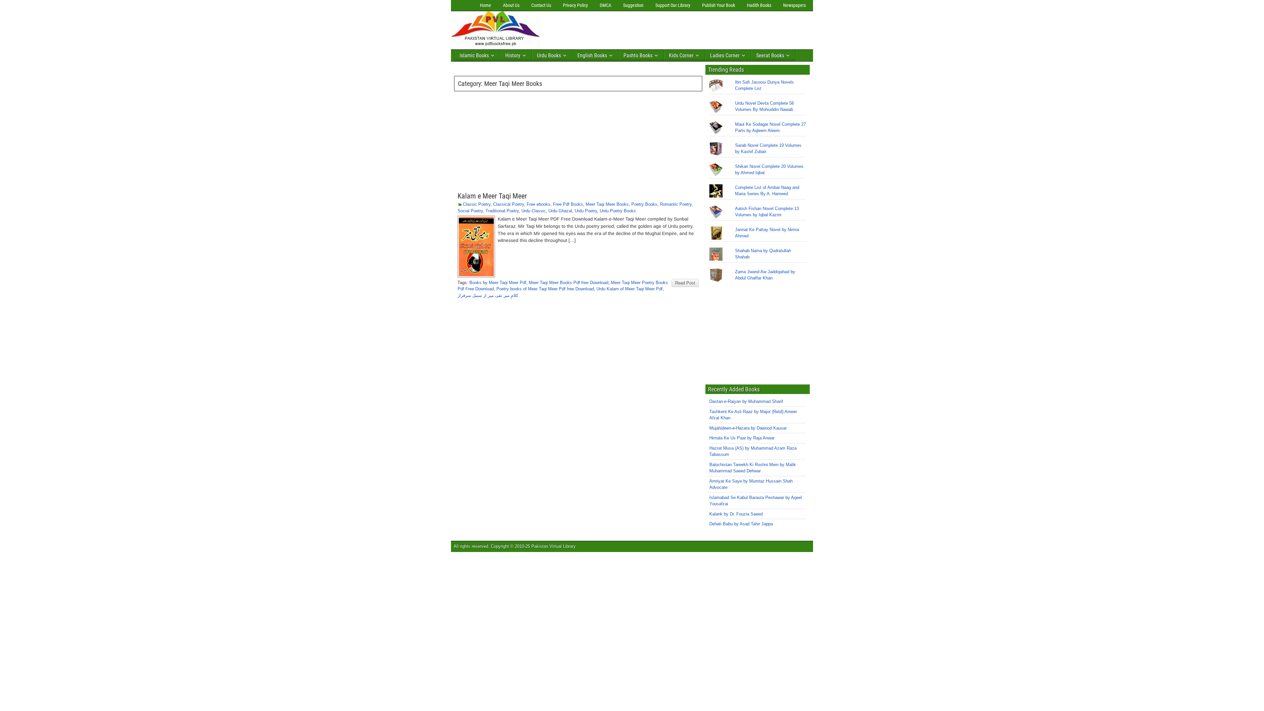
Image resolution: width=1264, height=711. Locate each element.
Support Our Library (672, 5)
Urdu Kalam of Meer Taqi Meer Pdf (629, 288)
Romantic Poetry (676, 204)
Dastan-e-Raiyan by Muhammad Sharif (746, 401)
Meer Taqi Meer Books (607, 204)
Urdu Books (549, 55)
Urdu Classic (533, 210)
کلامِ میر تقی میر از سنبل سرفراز (488, 295)
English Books (592, 55)
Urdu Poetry (586, 210)
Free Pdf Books (568, 204)
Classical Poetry (508, 204)
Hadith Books (759, 5)
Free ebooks (538, 204)
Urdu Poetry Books (618, 210)
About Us (511, 5)
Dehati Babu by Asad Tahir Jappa (741, 523)
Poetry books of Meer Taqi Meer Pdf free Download (545, 288)
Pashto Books (637, 55)
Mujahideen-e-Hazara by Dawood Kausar (748, 428)
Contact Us (541, 5)
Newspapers (794, 5)
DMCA (605, 5)
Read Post (685, 282)
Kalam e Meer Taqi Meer (492, 196)
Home (485, 5)
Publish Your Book (718, 5)
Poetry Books (644, 204)
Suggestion (633, 5)
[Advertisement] (663, 28)
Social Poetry (470, 210)
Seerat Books (770, 55)
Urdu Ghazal (560, 210)
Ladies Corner (725, 55)
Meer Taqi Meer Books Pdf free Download (568, 282)
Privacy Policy (575, 5)
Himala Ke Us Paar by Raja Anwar (742, 437)
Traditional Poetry (502, 210)
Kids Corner (681, 55)
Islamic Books (474, 55)
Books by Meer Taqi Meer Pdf (497, 282)
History (512, 55)
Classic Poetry (476, 204)
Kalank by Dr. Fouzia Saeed (736, 514)
